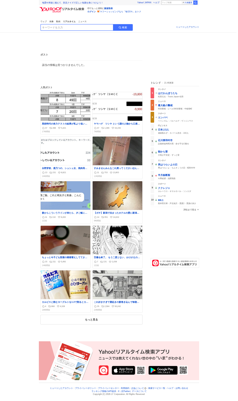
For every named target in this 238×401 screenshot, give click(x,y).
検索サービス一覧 (156, 388)
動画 (58, 21)
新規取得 (108, 8)
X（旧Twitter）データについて (132, 391)
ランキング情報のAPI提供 (103, 391)
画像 (51, 21)
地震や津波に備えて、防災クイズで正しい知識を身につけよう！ (72, 2)
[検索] (195, 2)
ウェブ (43, 21)
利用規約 (125, 388)
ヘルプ (156, 2)
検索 (124, 27)
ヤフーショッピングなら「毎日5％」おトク (120, 11)
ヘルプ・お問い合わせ (177, 388)
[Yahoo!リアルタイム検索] (62, 8)
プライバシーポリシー (85, 388)
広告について (137, 388)
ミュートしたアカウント (187, 27)
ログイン (91, 11)
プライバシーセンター (108, 388)
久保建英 (188, 2)
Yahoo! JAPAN (144, 2)
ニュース (82, 21)
